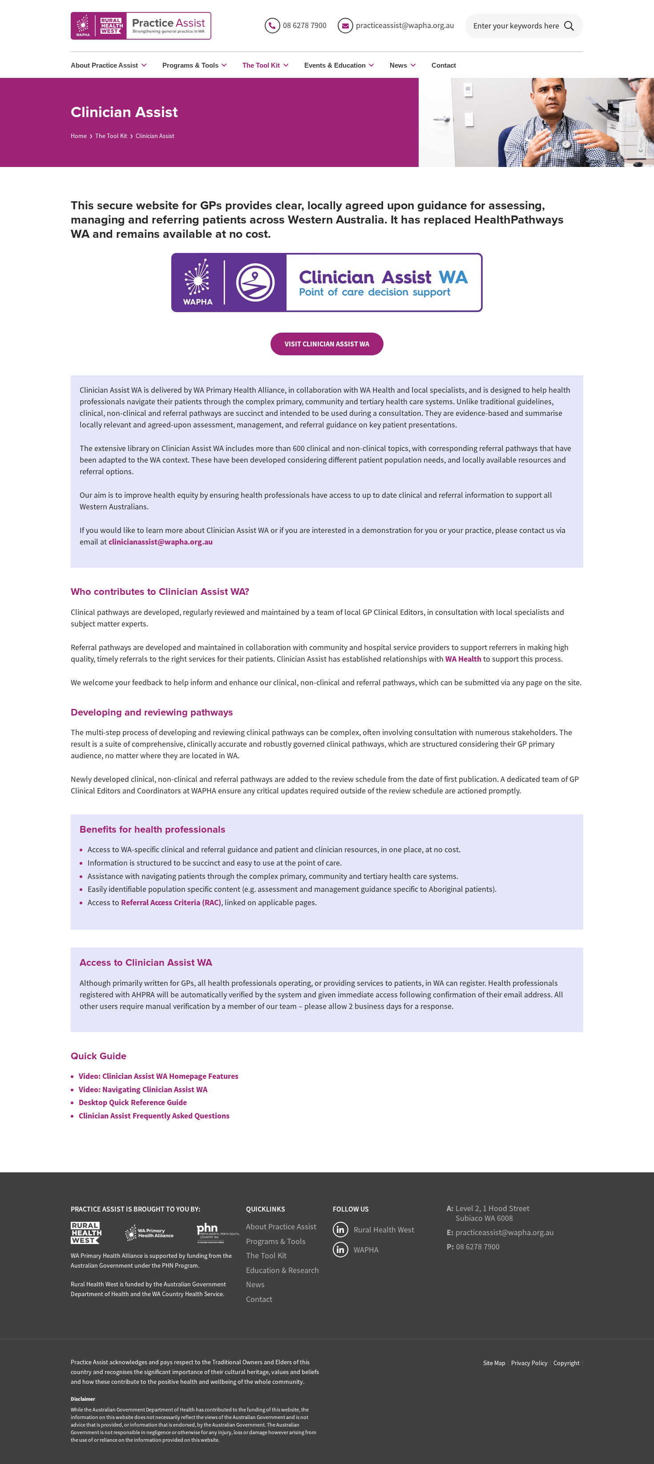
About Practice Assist (281, 1227)
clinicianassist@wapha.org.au (161, 542)
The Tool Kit (111, 136)
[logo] (141, 26)
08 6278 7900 (478, 1247)
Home (79, 136)
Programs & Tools (276, 1241)
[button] (143, 65)
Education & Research (282, 1270)
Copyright (566, 1363)
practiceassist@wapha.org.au (505, 1232)
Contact (259, 1299)
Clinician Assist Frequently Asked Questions (154, 1115)
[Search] (568, 25)
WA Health (463, 659)
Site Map (494, 1363)
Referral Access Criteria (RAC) (171, 902)
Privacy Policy (529, 1363)
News (255, 1284)
